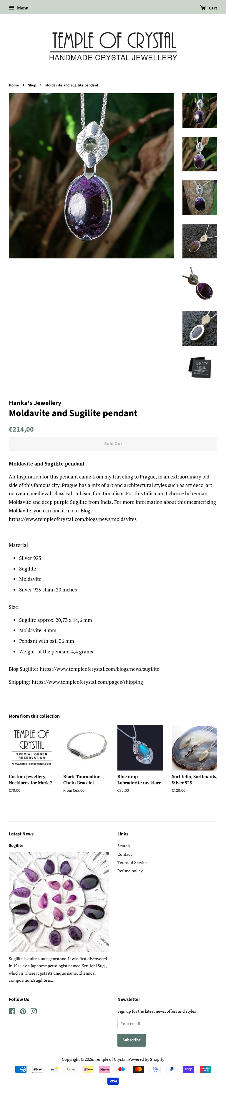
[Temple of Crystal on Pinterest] (23, 1012)
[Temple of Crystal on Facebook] (12, 1012)
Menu (22, 8)
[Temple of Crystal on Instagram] (33, 1012)
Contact (124, 854)
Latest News (21, 834)
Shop (32, 85)
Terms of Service (132, 862)
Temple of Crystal (111, 1059)
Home (14, 85)
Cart (212, 8)
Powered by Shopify (146, 1059)
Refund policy (130, 870)
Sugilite (16, 845)
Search (123, 845)
